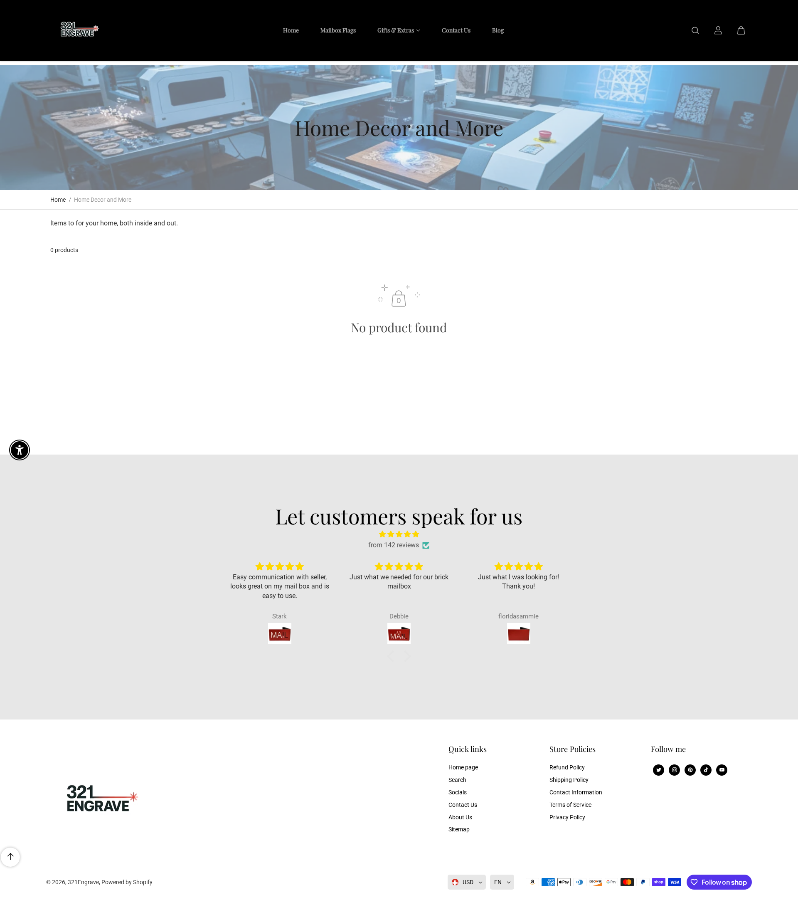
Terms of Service (570, 804)
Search (457, 779)
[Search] (695, 30)
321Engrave (83, 882)
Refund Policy (567, 767)
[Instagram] (674, 770)
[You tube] (722, 770)
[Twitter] (659, 770)
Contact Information (575, 792)
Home (58, 199)
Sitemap (459, 829)
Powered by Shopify (127, 882)
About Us (460, 817)
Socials (457, 792)
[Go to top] (10, 857)
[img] (399, 534)
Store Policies (572, 749)
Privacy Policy (567, 817)
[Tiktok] (706, 770)
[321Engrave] (77, 30)
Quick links (467, 749)
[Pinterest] (690, 770)
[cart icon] (741, 30)
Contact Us (462, 804)
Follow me (668, 749)
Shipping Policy (569, 779)
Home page (463, 767)
